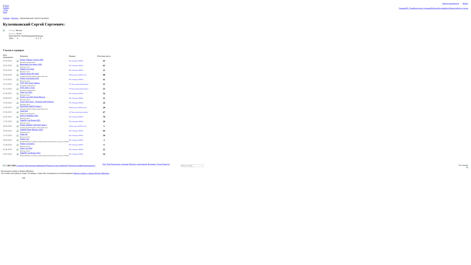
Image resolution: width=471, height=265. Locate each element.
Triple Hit (23, 134)
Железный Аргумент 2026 (31, 64)
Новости (453, 8)
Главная (402, 8)
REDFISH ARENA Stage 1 (31, 106)
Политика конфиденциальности (81, 166)
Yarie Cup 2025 (26, 92)
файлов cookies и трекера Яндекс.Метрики (91, 173)
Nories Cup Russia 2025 (29, 78)
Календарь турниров (422, 8)
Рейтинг (434, 8)
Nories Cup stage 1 (27, 144)
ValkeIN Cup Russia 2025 (30, 120)
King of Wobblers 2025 (29, 116)
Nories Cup (24, 139)
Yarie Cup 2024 (26, 148)
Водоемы (442, 8)
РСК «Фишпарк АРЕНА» (76, 61)
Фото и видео (462, 8)
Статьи (159, 164)
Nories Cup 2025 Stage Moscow (32, 97)
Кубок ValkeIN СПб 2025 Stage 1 (33, 125)
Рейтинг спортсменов (138, 164)
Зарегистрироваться (450, 3)
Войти (465, 3)
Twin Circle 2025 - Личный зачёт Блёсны (37, 102)
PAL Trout (409, 8)
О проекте (20, 166)
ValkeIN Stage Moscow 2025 (31, 130)
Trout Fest (24, 111)
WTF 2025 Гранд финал (30, 83)
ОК (23, 178)
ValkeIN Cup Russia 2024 (30, 153)
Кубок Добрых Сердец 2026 (31, 60)
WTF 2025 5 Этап (27, 88)
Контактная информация (35, 166)
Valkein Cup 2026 (27, 69)
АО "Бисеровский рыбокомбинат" (79, 84)
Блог (448, 8)
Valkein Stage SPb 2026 (29, 74)
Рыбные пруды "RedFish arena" (78, 75)
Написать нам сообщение (57, 166)
